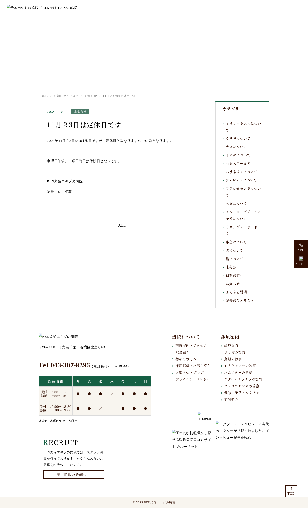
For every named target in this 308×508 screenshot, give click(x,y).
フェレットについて (241, 180)
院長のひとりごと (240, 300)
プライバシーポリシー (192, 379)
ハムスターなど (238, 163)
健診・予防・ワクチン (242, 392)
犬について (234, 250)
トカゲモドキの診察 (240, 365)
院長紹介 (182, 352)
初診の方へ (235, 275)
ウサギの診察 (235, 352)
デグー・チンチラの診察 (243, 379)
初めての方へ (186, 358)
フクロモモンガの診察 (242, 385)
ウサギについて (238, 138)
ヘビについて (236, 203)
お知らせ (233, 283)
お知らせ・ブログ (189, 372)
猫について (234, 258)
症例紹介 (231, 399)
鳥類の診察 (233, 358)
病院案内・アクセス (191, 345)
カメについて (236, 146)
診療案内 (231, 345)
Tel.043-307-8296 (64, 365)
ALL (122, 225)
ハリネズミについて (241, 171)
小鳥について (236, 242)
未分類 (231, 267)
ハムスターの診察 (238, 372)
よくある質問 (236, 292)
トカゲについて (238, 155)
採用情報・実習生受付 (193, 365)
